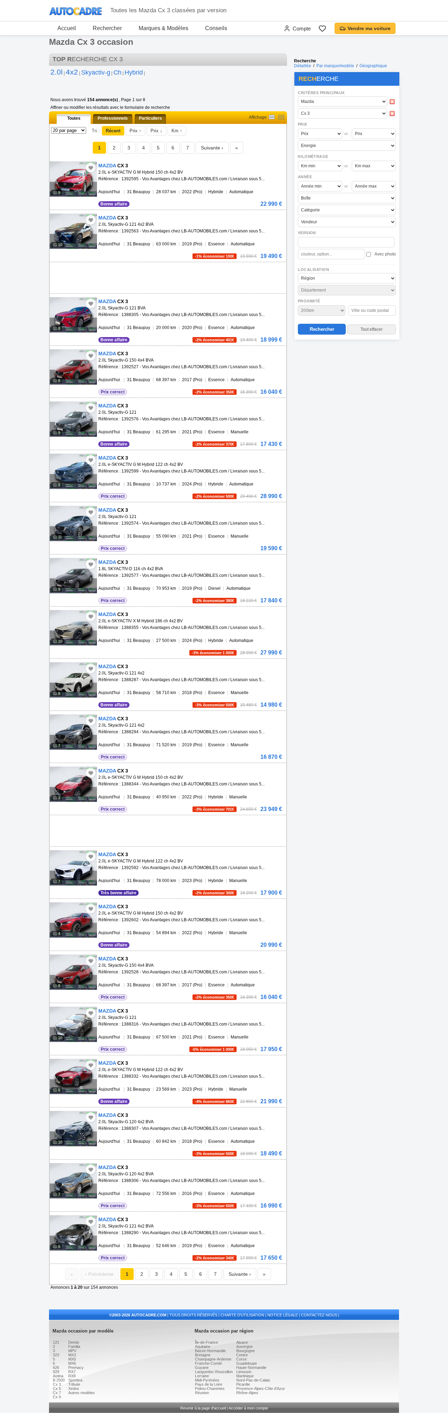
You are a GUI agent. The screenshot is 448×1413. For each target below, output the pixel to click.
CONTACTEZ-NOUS (319, 1315)
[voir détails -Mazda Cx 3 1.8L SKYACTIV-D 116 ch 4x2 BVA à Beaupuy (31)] (73, 575)
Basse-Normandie (210, 1351)
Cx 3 (57, 1384)
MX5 (72, 1359)
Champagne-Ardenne (213, 1359)
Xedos (73, 1388)
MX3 (72, 1355)
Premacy (76, 1367)
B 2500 (59, 1380)
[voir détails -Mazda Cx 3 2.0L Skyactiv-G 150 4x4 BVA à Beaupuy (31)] (73, 367)
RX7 (72, 1372)
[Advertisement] (346, 387)
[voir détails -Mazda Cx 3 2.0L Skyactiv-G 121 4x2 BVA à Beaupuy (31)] (73, 231)
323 (56, 1355)
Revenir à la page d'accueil (203, 1408)
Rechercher (107, 28)
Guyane (202, 1367)
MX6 (72, 1363)
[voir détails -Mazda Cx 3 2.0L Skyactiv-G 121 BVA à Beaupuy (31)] (73, 315)
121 (56, 1342)
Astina (58, 1376)
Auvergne (244, 1346)
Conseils (216, 28)
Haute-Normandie (251, 1367)
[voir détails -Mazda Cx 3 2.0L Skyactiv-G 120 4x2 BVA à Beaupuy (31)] (73, 1128)
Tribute (74, 1384)
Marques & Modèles (163, 28)
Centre (242, 1355)
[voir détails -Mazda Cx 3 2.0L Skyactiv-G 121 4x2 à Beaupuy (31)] (73, 680)
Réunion (202, 1393)
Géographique (373, 65)
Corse (241, 1359)
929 (56, 1372)
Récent (113, 130)
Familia (74, 1346)
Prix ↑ (135, 130)
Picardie (243, 1384)
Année (305, 177)
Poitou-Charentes (210, 1388)
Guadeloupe (246, 1363)
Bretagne (202, 1355)
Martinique (245, 1376)
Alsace (242, 1342)
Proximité (309, 301)
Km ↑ (177, 130)
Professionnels (113, 118)
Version (307, 233)
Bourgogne (245, 1351)
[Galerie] (281, 117)
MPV (72, 1351)
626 (56, 1367)
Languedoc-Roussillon (214, 1372)
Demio (73, 1342)
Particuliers (150, 118)
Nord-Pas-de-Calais (253, 1380)
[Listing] (272, 117)
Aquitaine (202, 1346)
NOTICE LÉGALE (282, 1315)
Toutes (73, 118)
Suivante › (212, 148)
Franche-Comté (208, 1363)
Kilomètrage (313, 156)
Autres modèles (81, 1393)
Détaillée (302, 65)
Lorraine (202, 1376)
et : (347, 134)
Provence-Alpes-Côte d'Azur (260, 1388)
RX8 (72, 1376)
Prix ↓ (156, 130)
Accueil (66, 28)
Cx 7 (57, 1393)
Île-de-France (206, 1342)
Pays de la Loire (208, 1384)
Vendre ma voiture (369, 28)
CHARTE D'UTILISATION (242, 1315)
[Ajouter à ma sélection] (91, 168)
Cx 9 (57, 1397)
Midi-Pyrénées (207, 1380)
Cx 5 (57, 1388)
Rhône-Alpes (247, 1393)
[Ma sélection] (322, 28)
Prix (302, 124)
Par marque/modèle (335, 65)
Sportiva (75, 1380)
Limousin (243, 1372)
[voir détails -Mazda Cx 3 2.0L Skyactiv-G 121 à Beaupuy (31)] (73, 419)
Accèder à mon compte (248, 1408)
